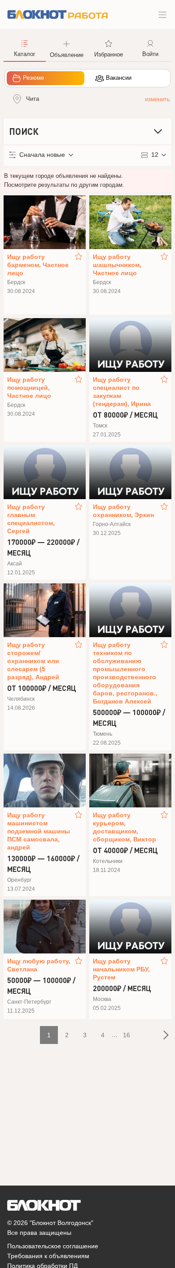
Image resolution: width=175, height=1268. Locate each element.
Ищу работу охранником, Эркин (123, 510)
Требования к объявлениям (48, 1255)
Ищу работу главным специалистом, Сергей (31, 519)
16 (126, 1035)
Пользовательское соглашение (52, 1246)
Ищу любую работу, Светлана (38, 965)
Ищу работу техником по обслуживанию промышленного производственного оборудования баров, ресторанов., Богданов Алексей (125, 673)
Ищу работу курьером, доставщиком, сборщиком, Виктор (124, 827)
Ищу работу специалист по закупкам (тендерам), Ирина (122, 391)
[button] (67, 48)
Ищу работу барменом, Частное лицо (38, 264)
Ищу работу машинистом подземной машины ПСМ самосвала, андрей (38, 831)
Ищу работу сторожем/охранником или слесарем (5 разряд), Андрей (33, 661)
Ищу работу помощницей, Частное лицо (29, 387)
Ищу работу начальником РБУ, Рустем (121, 969)
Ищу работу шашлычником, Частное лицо (117, 264)
